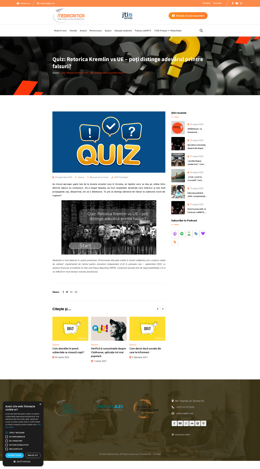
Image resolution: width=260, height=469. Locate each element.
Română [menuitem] (206, 3)
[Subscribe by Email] (195, 234)
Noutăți (73, 30)
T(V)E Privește (160, 30)
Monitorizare (96, 30)
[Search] (201, 30)
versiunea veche (182, 434)
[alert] (23, 433)
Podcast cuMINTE (143, 30)
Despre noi (25, 3)
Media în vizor (60, 30)
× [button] (40, 404)
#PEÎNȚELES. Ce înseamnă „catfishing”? (195, 132)
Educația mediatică (123, 30)
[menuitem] (206, 3)
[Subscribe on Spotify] (181, 234)
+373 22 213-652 (185, 407)
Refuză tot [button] (33, 455)
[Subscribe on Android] (188, 234)
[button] (157, 308)
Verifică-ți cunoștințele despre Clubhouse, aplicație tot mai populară (108, 352)
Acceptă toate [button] (14, 455)
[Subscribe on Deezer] (203, 234)
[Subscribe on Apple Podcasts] (174, 234)
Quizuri (108, 30)
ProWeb (157, 454)
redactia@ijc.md (47, 3)
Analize (83, 30)
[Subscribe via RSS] (174, 242)
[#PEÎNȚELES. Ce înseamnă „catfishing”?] (178, 127)
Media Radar (176, 30)
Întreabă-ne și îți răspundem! (190, 16)
